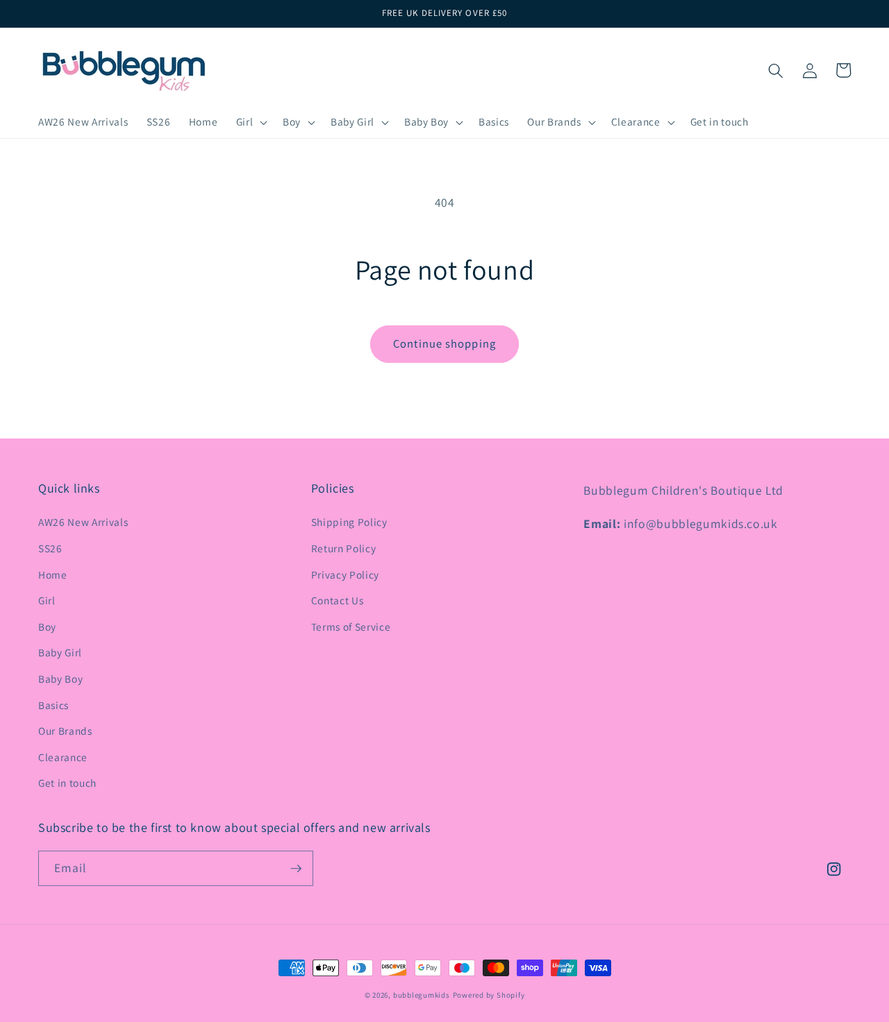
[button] (250, 122)
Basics (53, 705)
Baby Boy (60, 678)
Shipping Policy (349, 522)
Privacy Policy (345, 574)
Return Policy (343, 548)
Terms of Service (351, 626)
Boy (47, 626)
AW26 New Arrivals (83, 522)
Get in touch (67, 783)
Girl (47, 600)
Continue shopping (444, 343)
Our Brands (65, 731)
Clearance (63, 757)
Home (52, 574)
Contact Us (337, 600)
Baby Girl (60, 652)
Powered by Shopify (489, 995)
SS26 (50, 548)
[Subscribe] (296, 869)
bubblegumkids (421, 995)
